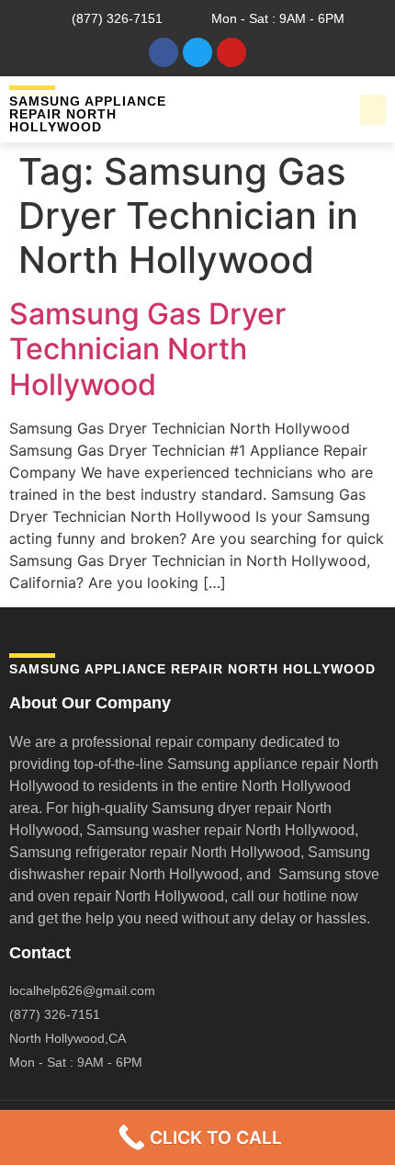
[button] (373, 110)
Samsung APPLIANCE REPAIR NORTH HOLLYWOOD (87, 114)
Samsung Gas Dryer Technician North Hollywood (147, 349)
